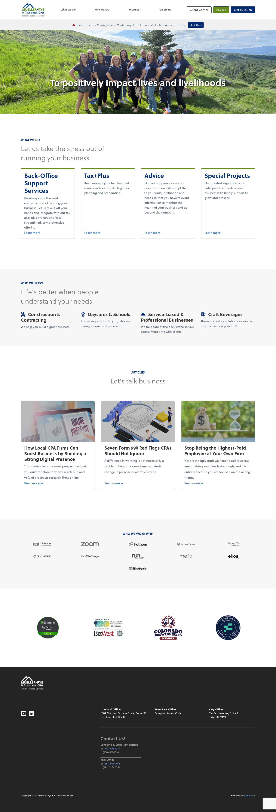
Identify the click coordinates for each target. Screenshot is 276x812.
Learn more (46, 232)
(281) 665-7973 (112, 763)
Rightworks (249, 795)
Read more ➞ (58, 483)
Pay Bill (221, 10)
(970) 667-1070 (112, 748)
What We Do (68, 9)
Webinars (165, 9)
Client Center (199, 10)
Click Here (195, 25)
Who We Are (102, 9)
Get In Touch (243, 10)
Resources (134, 9)
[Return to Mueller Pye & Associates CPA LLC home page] (32, 683)
